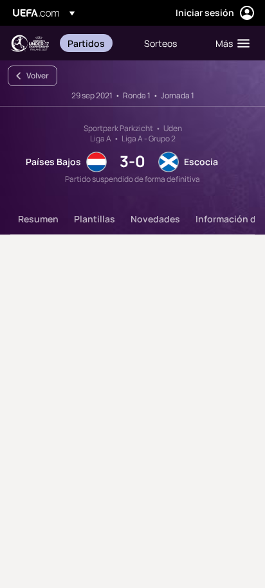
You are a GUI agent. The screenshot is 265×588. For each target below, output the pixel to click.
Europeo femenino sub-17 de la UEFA (29, 43)
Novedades (155, 219)
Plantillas (94, 219)
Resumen (38, 219)
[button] (229, 43)
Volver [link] (37, 75)
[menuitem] (95, 43)
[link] (86, 43)
